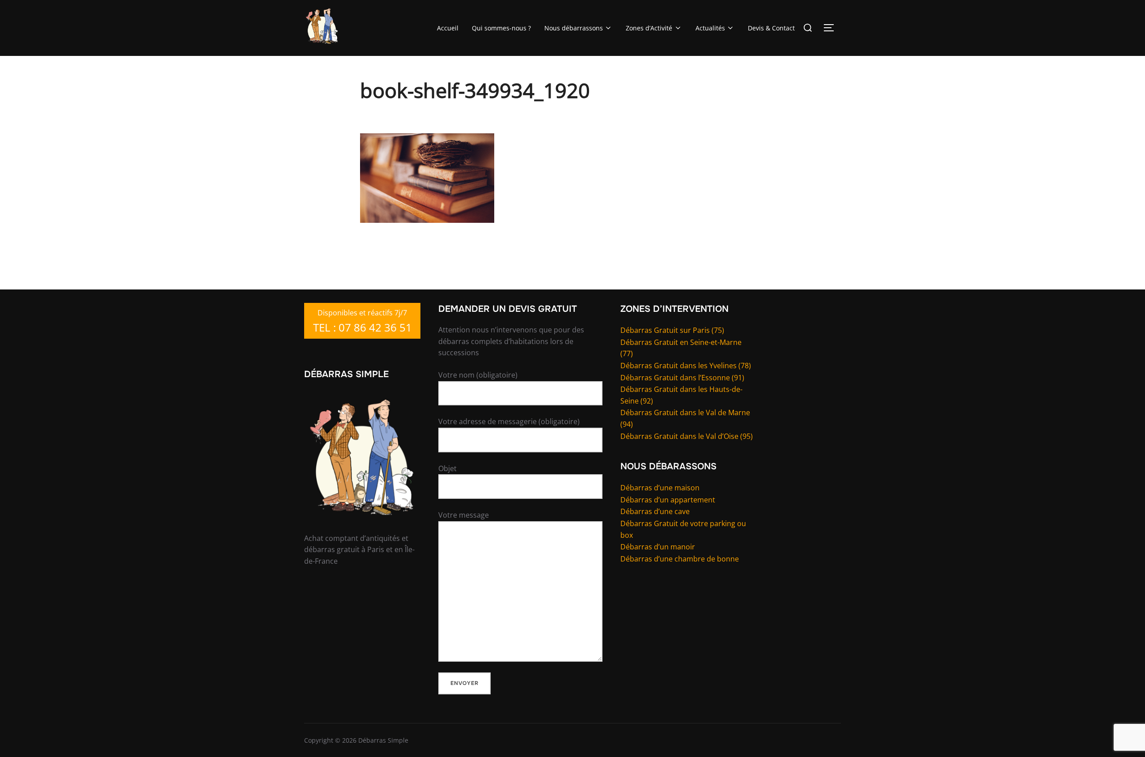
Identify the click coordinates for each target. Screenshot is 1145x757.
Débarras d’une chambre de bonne (679, 559)
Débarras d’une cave (655, 511)
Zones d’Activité (649, 28)
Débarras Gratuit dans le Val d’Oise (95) (686, 436)
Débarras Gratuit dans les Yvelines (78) (685, 365)
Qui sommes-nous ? (501, 28)
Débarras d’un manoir (657, 547)
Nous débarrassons (573, 28)
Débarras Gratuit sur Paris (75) (672, 330)
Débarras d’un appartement (667, 500)
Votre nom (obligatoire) (477, 375)
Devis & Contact (771, 28)
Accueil (447, 28)
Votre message (463, 515)
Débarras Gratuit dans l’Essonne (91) (682, 378)
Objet (447, 468)
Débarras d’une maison (660, 488)
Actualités (710, 28)
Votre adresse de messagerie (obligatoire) (509, 421)
